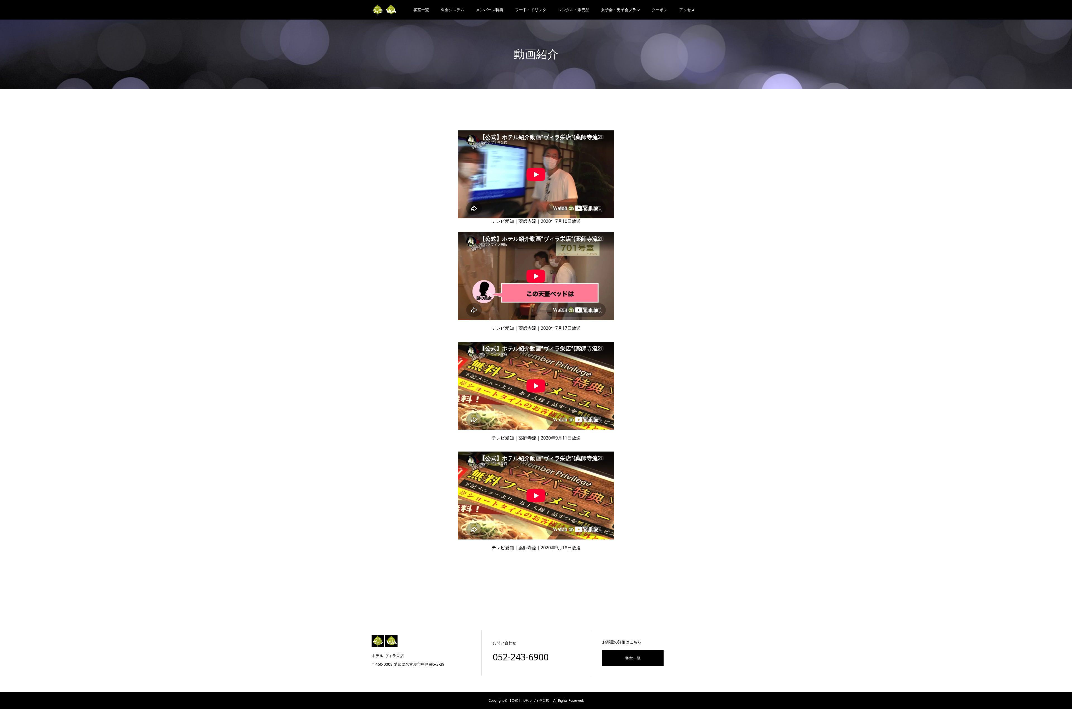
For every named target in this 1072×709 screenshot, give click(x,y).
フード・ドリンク (530, 9)
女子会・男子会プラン (620, 9)
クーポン (659, 9)
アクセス (687, 9)
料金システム (452, 9)
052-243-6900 (521, 657)
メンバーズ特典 (489, 9)
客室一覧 (421, 9)
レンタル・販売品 (573, 9)
